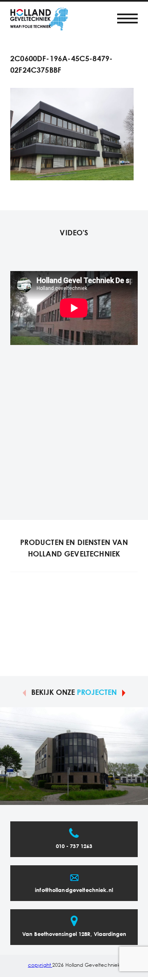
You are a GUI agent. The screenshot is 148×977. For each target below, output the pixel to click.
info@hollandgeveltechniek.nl (74, 890)
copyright (40, 965)
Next (123, 692)
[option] (74, 756)
